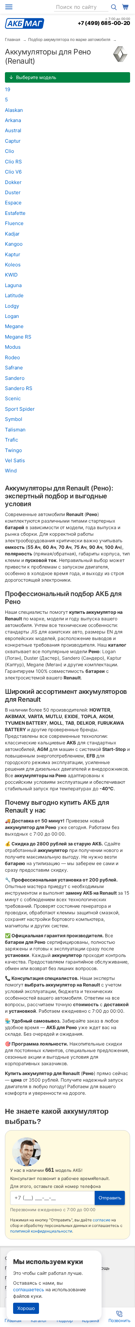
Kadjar (12, 234)
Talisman (15, 429)
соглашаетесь (28, 1289)
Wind (11, 470)
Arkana (13, 120)
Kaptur (12, 254)
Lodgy (12, 306)
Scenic (13, 398)
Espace (13, 202)
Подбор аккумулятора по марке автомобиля (69, 39)
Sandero (15, 378)
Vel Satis (15, 460)
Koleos (13, 264)
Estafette (15, 213)
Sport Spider (20, 409)
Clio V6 (13, 172)
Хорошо (26, 1308)
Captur (13, 141)
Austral (13, 130)
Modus (13, 347)
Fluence (14, 223)
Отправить (110, 1197)
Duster (13, 192)
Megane (14, 326)
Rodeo (12, 357)
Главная (12, 39)
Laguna (13, 285)
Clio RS (13, 161)
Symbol (13, 419)
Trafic (11, 440)
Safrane (14, 367)
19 (7, 89)
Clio (9, 151)
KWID (11, 275)
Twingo (13, 450)
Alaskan (14, 110)
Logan (12, 316)
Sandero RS (18, 388)
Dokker (13, 182)
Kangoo (14, 244)
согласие (101, 1219)
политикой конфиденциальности (41, 1231)
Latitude (14, 295)
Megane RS (18, 337)
